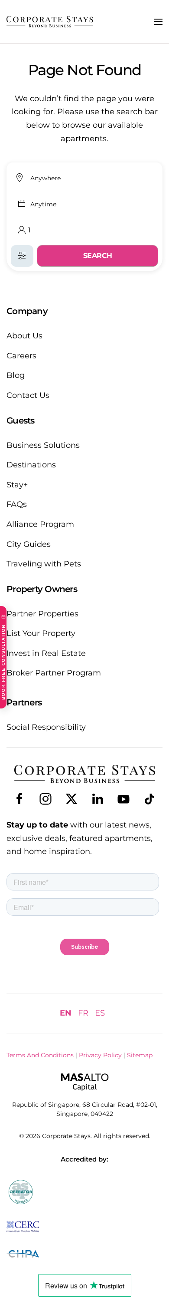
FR (83, 1013)
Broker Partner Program (53, 673)
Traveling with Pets (43, 564)
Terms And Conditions (40, 1055)
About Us (24, 336)
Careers (21, 356)
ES (100, 1013)
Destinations (31, 465)
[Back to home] (49, 21)
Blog (15, 375)
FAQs (16, 504)
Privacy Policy (100, 1055)
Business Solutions (43, 445)
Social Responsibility (46, 727)
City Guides (28, 544)
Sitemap (140, 1055)
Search (97, 256)
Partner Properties (42, 614)
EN (66, 1013)
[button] (158, 21)
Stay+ (17, 485)
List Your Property (40, 633)
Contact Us (27, 395)
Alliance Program (40, 524)
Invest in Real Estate (46, 653)
